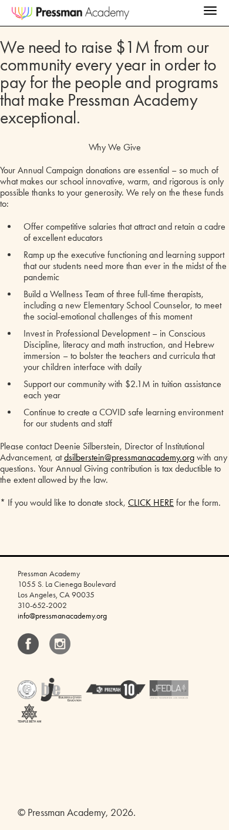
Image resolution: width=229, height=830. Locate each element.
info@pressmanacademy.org (62, 616)
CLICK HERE (151, 502)
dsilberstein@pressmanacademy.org (129, 457)
